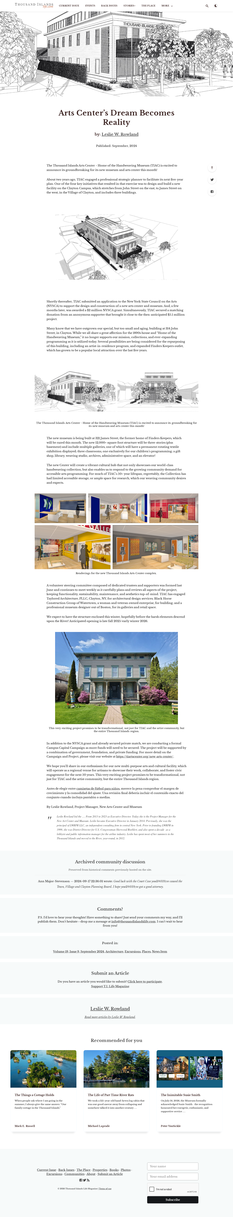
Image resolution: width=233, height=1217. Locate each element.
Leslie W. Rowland (120, 134)
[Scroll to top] (212, 167)
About (90, 1174)
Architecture (114, 951)
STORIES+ (129, 5)
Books (114, 1170)
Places (146, 951)
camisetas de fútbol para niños (98, 788)
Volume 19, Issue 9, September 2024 (78, 951)
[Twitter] (212, 179)
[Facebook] (212, 191)
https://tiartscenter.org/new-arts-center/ (144, 756)
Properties (100, 1170)
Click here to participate (145, 981)
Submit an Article (110, 1174)
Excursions (133, 951)
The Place (148, 5)
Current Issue (69, 5)
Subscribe (173, 1199)
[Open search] (207, 6)
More (165, 5)
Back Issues (109, 5)
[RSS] (88, 1180)
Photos (125, 1170)
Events (90, 5)
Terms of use (105, 1188)
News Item (159, 951)
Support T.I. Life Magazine (110, 986)
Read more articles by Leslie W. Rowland (110, 1017)
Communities (74, 1174)
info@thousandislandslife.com (133, 921)
